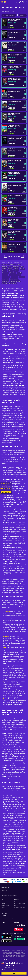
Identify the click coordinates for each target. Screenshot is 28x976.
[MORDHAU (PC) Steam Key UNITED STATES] (14, 235)
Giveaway (3, 915)
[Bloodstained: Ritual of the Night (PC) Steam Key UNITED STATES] (14, 82)
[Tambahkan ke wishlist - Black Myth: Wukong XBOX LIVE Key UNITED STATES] (24, 19)
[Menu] (2, 2)
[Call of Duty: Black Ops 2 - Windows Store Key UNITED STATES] (14, 35)
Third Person (5, 281)
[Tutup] (26, 959)
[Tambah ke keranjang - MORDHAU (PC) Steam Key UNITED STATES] (24, 238)
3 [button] (11, 256)
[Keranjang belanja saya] (23, 2)
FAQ (15, 901)
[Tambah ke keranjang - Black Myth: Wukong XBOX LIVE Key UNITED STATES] (24, 26)
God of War (6, 681)
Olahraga (4, 270)
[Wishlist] (19, 2)
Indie (10, 266)
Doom (4, 647)
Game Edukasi (5, 277)
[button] (5, 256)
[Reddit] (24, 925)
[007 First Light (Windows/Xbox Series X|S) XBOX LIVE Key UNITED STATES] (14, 58)
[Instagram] (19, 925)
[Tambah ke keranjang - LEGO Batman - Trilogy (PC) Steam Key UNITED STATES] (24, 97)
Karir (2, 893)
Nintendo (4, 266)
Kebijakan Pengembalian (19, 907)
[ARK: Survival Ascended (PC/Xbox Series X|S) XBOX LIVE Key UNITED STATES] (14, 153)
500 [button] (19, 256)
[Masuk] (26, 2)
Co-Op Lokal (5, 279)
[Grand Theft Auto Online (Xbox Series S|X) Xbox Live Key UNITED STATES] (14, 199)
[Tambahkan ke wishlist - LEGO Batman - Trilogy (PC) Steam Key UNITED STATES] (24, 90)
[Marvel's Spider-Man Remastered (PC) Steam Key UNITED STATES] (14, 211)
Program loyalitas (5, 905)
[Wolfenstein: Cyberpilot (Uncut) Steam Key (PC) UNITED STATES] (14, 70)
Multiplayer (22, 277)
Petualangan (16, 266)
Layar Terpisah (14, 279)
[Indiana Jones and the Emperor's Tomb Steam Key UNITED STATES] (14, 247)
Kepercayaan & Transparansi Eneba (9, 895)
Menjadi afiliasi (4, 917)
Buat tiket (16, 905)
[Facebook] (15, 925)
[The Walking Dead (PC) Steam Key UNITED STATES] (14, 47)
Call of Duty (6, 611)
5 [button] (14, 256)
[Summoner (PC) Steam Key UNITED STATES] (14, 117)
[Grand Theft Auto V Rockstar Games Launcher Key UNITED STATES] (14, 164)
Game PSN (12, 264)
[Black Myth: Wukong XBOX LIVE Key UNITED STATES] (14, 23)
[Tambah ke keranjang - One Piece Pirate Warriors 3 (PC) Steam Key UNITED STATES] (24, 227)
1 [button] (8, 256)
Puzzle (16, 270)
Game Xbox (5, 264)
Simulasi (10, 268)
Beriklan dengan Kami (6, 926)
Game (18, 264)
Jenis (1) (22, 15)
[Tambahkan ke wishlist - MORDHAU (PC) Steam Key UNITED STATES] (24, 232)
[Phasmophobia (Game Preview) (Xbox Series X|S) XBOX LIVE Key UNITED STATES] (14, 141)
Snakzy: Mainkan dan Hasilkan (7, 918)
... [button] (9, 256)
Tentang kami (4, 890)
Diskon (2, 907)
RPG (22, 266)
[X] (17, 925)
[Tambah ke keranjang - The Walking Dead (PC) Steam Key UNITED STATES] (24, 50)
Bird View (4, 283)
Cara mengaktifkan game (19, 903)
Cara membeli (4, 901)
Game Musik (17, 275)
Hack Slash (5, 275)
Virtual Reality (12, 283)
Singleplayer (14, 277)
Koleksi (3, 903)
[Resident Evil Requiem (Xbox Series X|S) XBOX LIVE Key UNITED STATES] (14, 188)
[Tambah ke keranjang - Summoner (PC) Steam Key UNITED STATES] (24, 120)
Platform (11, 270)
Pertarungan (5, 272)
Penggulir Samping (15, 281)
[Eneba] (8, 2)
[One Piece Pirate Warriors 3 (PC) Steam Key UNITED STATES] (14, 223)
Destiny (5, 698)
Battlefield (6, 636)
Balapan (22, 268)
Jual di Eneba (4, 925)
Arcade (19, 272)
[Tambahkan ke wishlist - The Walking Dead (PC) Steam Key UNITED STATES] (24, 43)
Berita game (4, 913)
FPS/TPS (16, 268)
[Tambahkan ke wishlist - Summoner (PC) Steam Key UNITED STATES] (24, 113)
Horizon (5, 690)
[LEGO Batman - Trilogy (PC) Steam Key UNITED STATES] (14, 94)
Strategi (4, 268)
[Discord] (22, 925)
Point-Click (13, 272)
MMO (11, 275)
